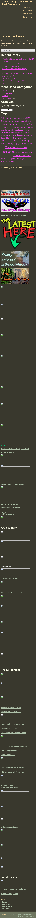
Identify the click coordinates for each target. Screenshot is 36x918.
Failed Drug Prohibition (10, 751)
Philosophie (17, 141)
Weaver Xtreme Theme (27, 916)
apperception (17, 118)
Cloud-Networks (13, 121)
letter (4, 71)
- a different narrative (7, 514)
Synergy (20, 158)
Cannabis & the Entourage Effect (14, 746)
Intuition (3, 135)
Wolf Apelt (11, 161)
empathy (4, 130)
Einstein (29, 127)
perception (10, 140)
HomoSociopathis (6, 132)
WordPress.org (7, 908)
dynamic (25, 124)
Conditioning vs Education (12, 724)
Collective (21, 121)
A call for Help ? (8, 76)
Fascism (21, 130)
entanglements (12, 130)
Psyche (13, 143)
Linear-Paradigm (11, 135)
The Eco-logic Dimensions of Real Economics (20, 914)
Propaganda (5, 143)
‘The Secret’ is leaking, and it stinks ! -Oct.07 (18, 59)
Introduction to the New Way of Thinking (13, 215)
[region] (18, 22)
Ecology (13, 127)
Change (4, 121)
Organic (16, 138)
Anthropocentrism (7, 118)
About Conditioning (9, 728)
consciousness (16, 124)
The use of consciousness (11, 708)
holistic (27, 130)
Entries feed (6, 904)
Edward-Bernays (21, 127)
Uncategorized (7, 91)
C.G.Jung (25, 118)
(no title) (5, 61)
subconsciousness (22, 155)
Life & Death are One (7, 452)
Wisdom (4, 161)
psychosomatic (23, 143)
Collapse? (4, 512)
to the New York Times (9, 787)
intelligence (28, 132)
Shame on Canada (8, 755)
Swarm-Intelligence (8, 159)
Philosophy (25, 141)
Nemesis (27, 135)
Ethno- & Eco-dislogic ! (10, 66)
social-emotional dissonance (25, 152)
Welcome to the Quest (9, 827)
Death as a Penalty (9, 78)
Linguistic (21, 135)
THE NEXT (4, 445)
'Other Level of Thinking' (12, 772)
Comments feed (7, 906)
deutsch (5, 96)
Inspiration (21, 132)
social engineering (6, 156)
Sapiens (3, 147)
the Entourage (7, 98)
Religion (32, 143)
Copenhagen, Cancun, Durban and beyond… (18, 73)
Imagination (15, 132)
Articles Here (7, 93)
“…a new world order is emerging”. (14, 69)
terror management (29, 158)
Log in (4, 902)
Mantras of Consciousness (11, 712)
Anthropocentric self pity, (11, 64)
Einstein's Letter (7, 785)
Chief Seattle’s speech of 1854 (12, 767)
